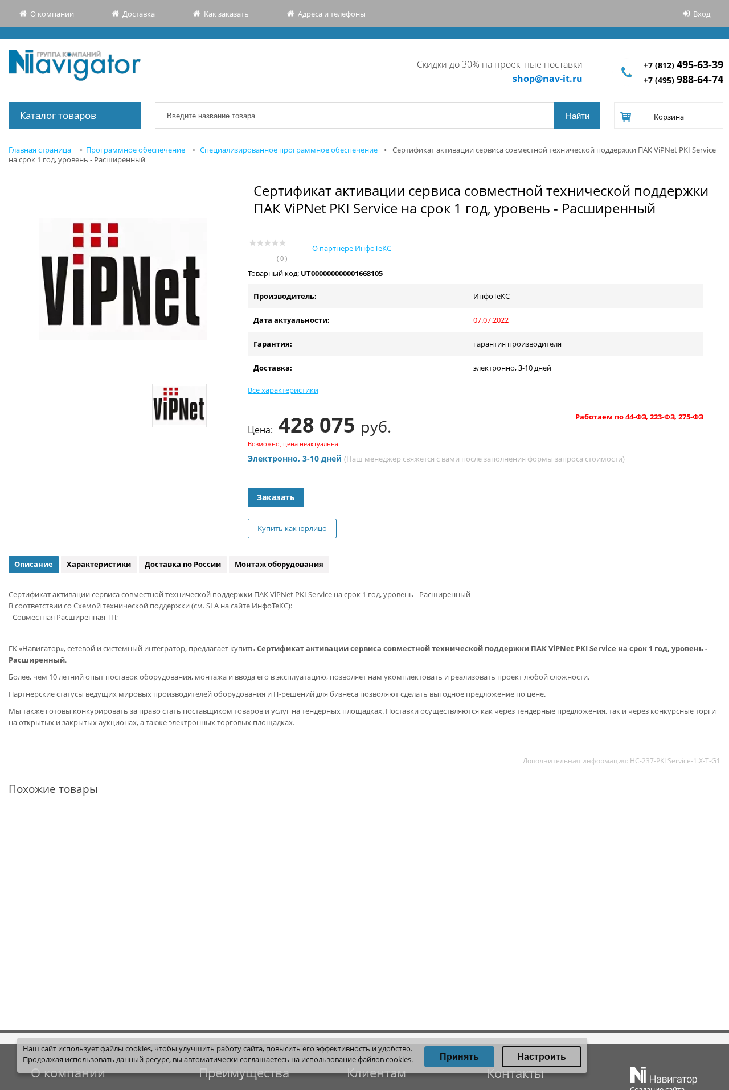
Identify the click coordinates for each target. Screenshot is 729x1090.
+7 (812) (683, 65)
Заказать (276, 497)
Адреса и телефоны (332, 14)
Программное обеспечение (135, 150)
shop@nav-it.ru (548, 78)
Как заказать (226, 14)
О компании (52, 14)
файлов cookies (384, 1059)
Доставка (138, 14)
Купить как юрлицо (292, 528)
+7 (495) (683, 80)
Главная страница (40, 150)
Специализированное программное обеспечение (289, 150)
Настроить (541, 1057)
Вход (701, 14)
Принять (459, 1057)
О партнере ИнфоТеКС (351, 248)
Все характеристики (283, 390)
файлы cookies (125, 1048)
